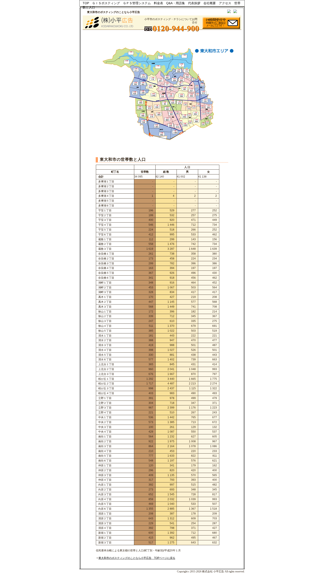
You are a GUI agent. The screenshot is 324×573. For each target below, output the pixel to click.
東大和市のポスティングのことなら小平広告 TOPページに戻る (137, 558)
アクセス (225, 3)
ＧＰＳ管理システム (137, 3)
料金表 (158, 3)
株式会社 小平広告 (213, 571)
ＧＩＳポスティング (106, 3)
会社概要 (209, 3)
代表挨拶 (194, 3)
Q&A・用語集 (175, 3)
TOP (86, 3)
